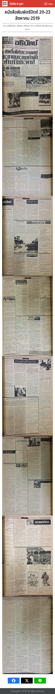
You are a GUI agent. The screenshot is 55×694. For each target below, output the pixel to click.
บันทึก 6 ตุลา (16, 3)
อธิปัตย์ (19, 26)
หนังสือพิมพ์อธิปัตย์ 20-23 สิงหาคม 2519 (27, 15)
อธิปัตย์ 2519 (28, 26)
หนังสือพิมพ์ (11, 26)
